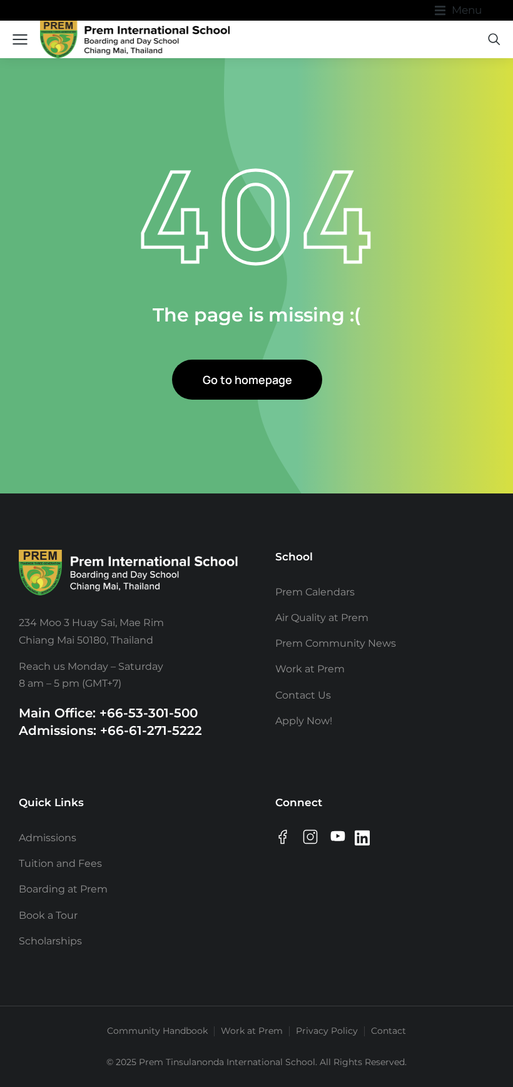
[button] (458, 10)
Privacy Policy (327, 1030)
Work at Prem (252, 1030)
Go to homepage (247, 379)
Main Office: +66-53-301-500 (108, 712)
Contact (388, 1030)
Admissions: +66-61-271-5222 (110, 730)
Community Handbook (157, 1030)
